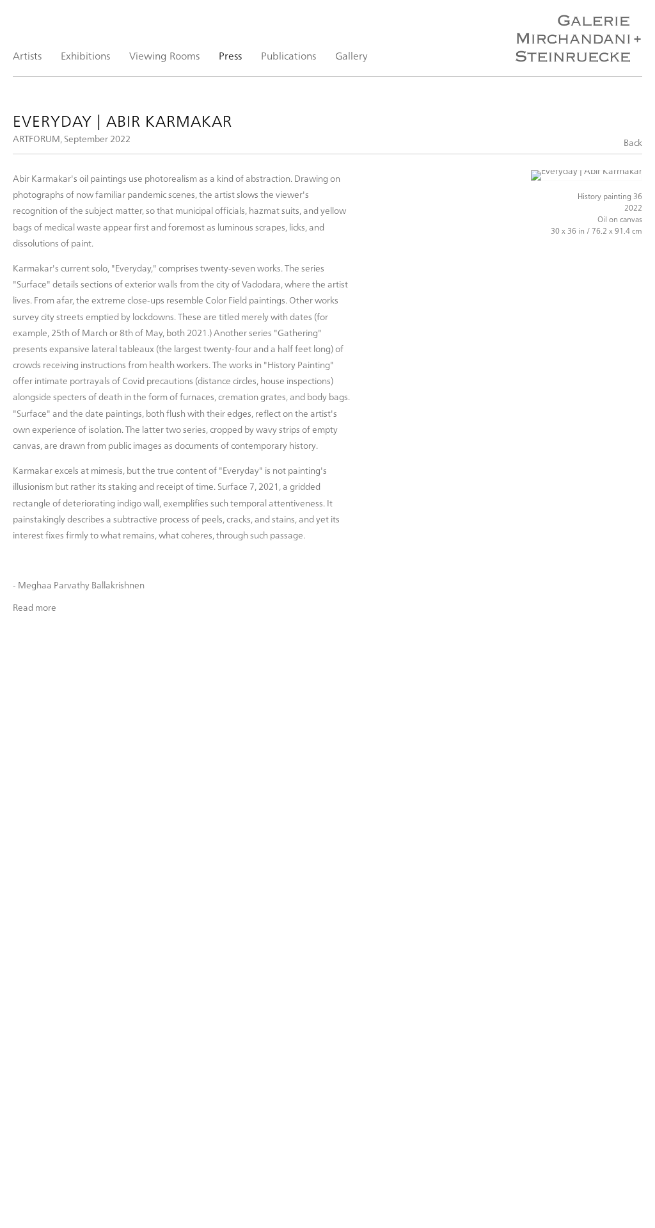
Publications (288, 55)
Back (633, 142)
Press (230, 55)
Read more (34, 607)
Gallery (351, 55)
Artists (27, 55)
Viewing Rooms (164, 55)
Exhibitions (85, 55)
